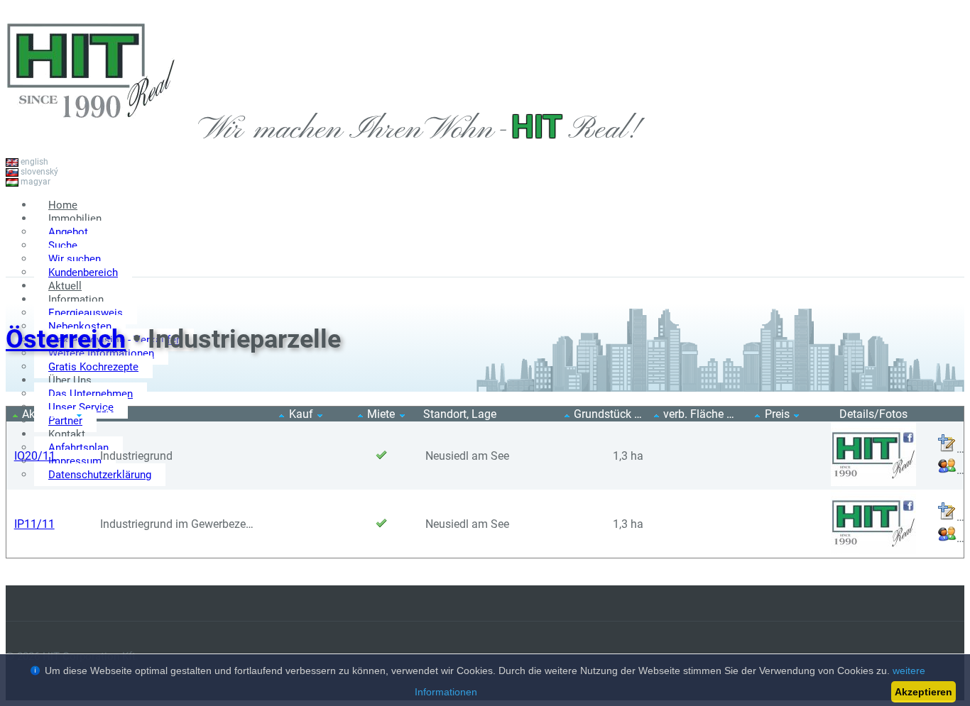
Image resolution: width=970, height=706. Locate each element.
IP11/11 (34, 524)
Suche (62, 245)
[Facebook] (900, 261)
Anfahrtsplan (78, 447)
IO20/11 (34, 456)
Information (76, 299)
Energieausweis (85, 313)
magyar (34, 182)
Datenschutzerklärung (99, 474)
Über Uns (70, 380)
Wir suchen (74, 259)
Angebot (68, 232)
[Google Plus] (943, 261)
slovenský (38, 172)
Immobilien (75, 218)
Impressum (75, 461)
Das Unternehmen (90, 393)
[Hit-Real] (91, 133)
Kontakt (66, 434)
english (33, 162)
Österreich (66, 339)
